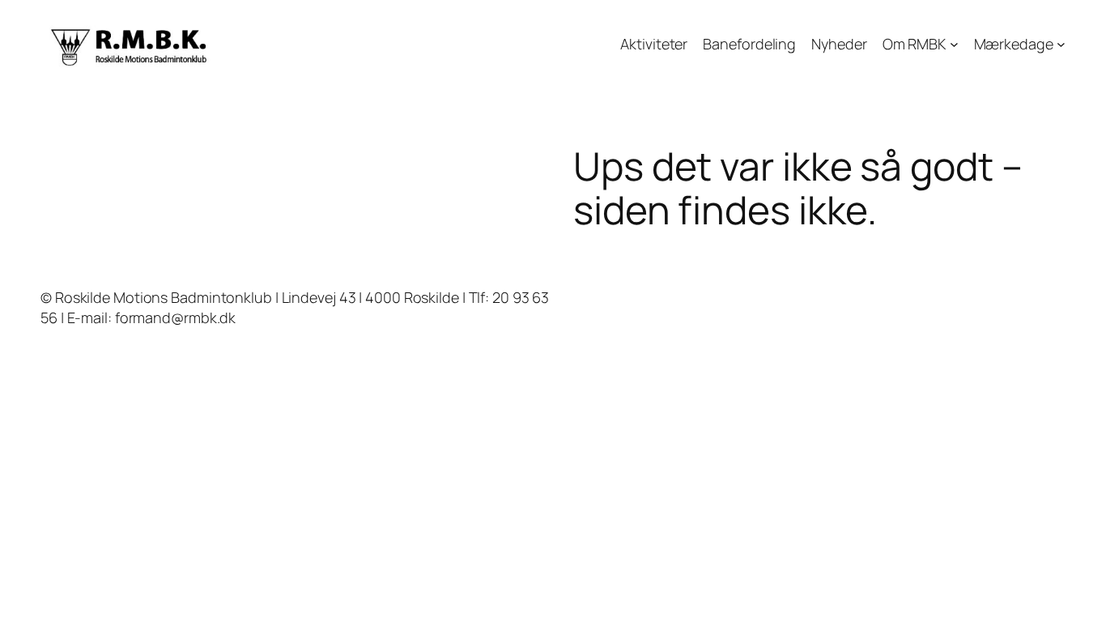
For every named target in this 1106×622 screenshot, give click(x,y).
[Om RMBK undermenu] (954, 44)
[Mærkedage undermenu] (1061, 44)
